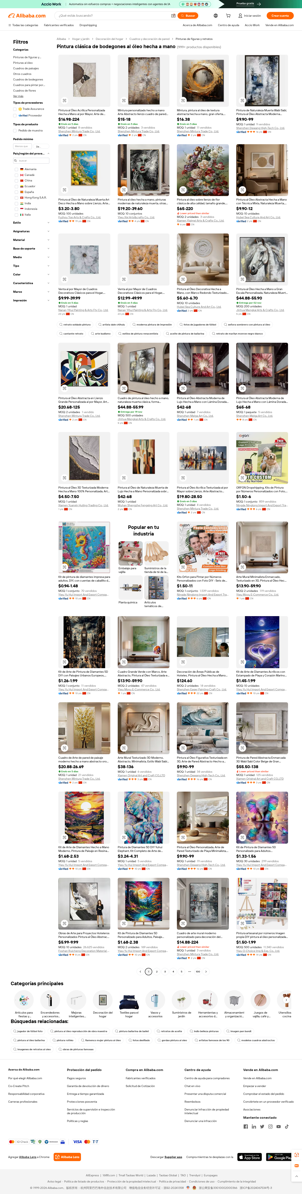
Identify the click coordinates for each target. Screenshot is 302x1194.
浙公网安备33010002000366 (218, 1187)
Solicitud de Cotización (140, 1086)
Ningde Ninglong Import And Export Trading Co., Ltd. (262, 505)
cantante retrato (73, 333)
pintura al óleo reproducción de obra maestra (80, 1031)
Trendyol (194, 1175)
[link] (296, 1155)
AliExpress (92, 1175)
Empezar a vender (254, 1086)
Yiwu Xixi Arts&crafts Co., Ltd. (136, 217)
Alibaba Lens (27, 1157)
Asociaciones (252, 1109)
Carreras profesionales (22, 1101)
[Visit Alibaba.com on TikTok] (286, 1126)
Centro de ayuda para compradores (207, 1078)
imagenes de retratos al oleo (34, 1049)
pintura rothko (65, 1040)
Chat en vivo (192, 1086)
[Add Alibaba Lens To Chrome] (67, 1157)
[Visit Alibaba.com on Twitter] (262, 1126)
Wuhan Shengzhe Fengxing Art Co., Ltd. (143, 505)
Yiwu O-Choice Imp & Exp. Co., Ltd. (258, 950)
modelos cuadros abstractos (258, 1040)
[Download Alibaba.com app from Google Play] (280, 1157)
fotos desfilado (141, 1040)
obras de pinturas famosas (78, 1049)
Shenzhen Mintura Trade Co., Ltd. (79, 131)
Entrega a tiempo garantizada (85, 1093)
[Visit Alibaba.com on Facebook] (245, 1126)
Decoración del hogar (109, 39)
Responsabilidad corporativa (26, 1093)
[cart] (229, 16)
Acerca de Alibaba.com (23, 1069)
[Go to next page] (206, 971)
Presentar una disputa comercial (205, 1093)
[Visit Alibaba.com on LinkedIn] (253, 1126)
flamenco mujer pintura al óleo (103, 1040)
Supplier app (173, 1157)
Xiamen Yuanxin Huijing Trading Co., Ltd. (83, 505)
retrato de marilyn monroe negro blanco (239, 333)
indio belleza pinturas (206, 1031)
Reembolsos (192, 1101)
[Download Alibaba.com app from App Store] (249, 1157)
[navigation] (31, 506)
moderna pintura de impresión (154, 324)
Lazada (151, 1175)
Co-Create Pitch (18, 1086)
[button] (173, 15)
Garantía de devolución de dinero (88, 1086)
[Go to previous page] (140, 971)
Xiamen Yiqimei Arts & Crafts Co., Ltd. (200, 220)
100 (198, 971)
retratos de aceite (171, 1031)
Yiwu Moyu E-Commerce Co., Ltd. (257, 594)
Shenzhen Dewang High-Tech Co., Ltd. (260, 128)
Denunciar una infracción (200, 1121)
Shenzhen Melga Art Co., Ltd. (195, 415)
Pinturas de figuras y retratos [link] (194, 39)
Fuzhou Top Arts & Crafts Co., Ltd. (79, 217)
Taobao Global (168, 1175)
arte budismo (103, 333)
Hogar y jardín (81, 39)
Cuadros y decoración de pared (149, 39)
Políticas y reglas (77, 1121)
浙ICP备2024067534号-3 (256, 1187)
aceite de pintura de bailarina (187, 333)
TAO (183, 1175)
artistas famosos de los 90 (214, 1040)
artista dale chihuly (114, 324)
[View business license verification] (188, 1188)
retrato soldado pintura (77, 324)
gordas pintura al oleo (174, 1040)
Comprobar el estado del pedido (263, 1093)
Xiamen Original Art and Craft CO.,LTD (141, 775)
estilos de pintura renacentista (140, 333)
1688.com (109, 1175)
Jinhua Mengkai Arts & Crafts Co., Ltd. (260, 310)
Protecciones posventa (82, 1101)
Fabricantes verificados (141, 1078)
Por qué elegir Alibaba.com (25, 1078)
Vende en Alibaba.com (257, 1078)
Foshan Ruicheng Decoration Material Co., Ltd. (84, 950)
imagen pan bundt (241, 1031)
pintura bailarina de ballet (134, 1031)
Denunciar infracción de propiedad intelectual (206, 1111)
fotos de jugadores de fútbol (200, 324)
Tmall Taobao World (131, 1175)
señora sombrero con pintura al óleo (249, 324)
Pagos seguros (76, 1078)
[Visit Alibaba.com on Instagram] (270, 1126)
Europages (211, 1175)
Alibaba (61, 39)
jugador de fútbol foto (30, 1031)
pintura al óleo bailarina (31, 1040)
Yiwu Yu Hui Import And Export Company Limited (84, 594)
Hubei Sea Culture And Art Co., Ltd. (258, 217)
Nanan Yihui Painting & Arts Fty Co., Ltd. (83, 310)
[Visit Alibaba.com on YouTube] (278, 1126)
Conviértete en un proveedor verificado (268, 1101)
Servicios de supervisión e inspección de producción (91, 1111)
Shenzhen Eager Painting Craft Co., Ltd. (202, 689)
